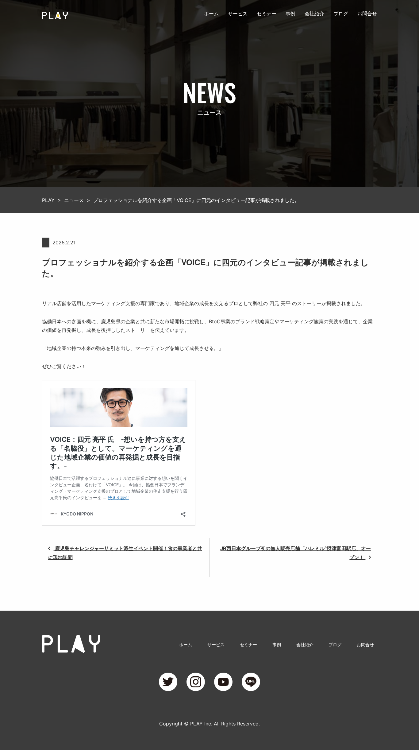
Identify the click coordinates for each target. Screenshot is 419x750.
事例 (290, 13)
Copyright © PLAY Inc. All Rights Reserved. (209, 724)
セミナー (266, 13)
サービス (238, 13)
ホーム (211, 13)
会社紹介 (314, 13)
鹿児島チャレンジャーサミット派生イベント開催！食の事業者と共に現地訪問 (125, 552)
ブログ (340, 13)
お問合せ (367, 13)
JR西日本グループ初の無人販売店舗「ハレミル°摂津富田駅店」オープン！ (295, 552)
